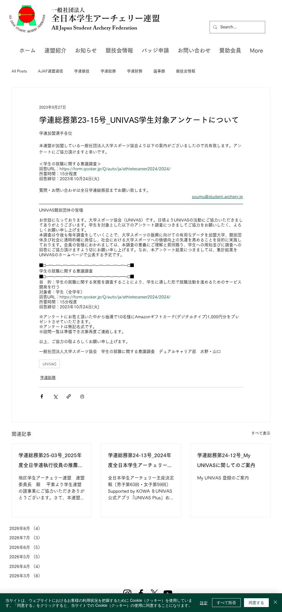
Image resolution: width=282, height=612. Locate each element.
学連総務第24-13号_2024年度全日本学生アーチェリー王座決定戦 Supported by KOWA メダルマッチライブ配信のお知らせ (141, 461)
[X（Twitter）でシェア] (55, 396)
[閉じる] (275, 603)
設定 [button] (204, 602)
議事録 (159, 71)
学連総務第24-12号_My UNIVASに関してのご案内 (226, 460)
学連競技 (82, 71)
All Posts (19, 71)
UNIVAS (49, 364)
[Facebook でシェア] (41, 396)
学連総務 (108, 71)
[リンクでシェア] (68, 396)
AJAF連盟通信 (50, 71)
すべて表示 (260, 433)
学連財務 (134, 71)
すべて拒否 (226, 602)
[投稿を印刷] (82, 396)
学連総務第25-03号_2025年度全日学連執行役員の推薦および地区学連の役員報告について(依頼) (50, 461)
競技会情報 (185, 71)
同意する (256, 602)
